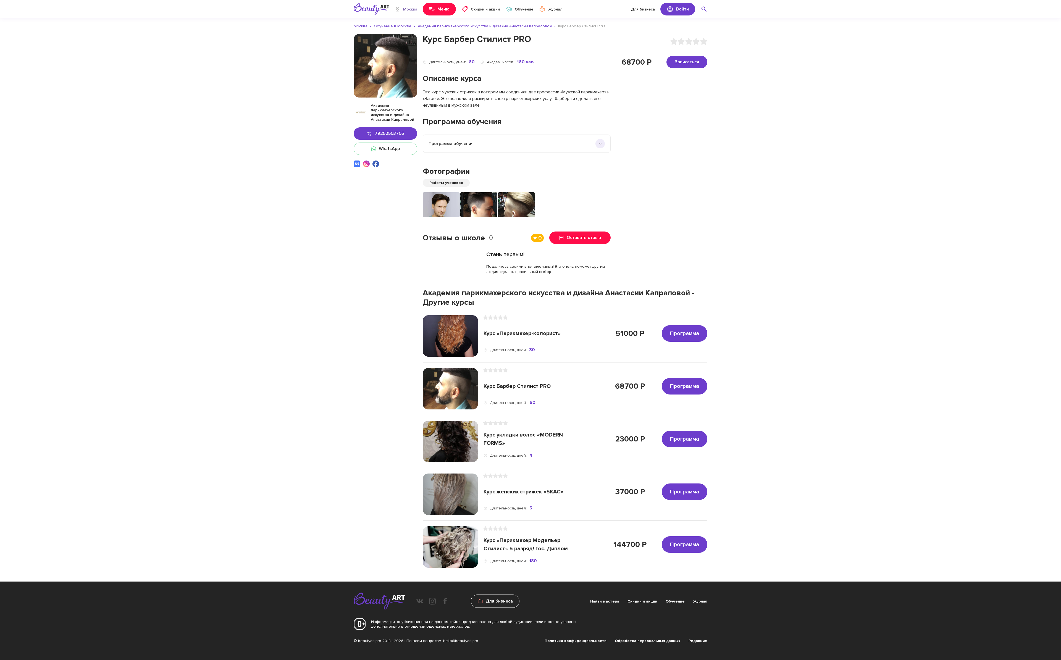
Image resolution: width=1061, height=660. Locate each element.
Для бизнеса (643, 9)
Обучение (675, 601)
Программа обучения (451, 143)
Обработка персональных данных (647, 640)
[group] (441, 204)
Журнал (700, 601)
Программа (684, 333)
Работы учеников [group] (446, 182)
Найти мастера (604, 601)
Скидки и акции (642, 601)
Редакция (698, 640)
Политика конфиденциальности (575, 640)
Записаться (687, 62)
